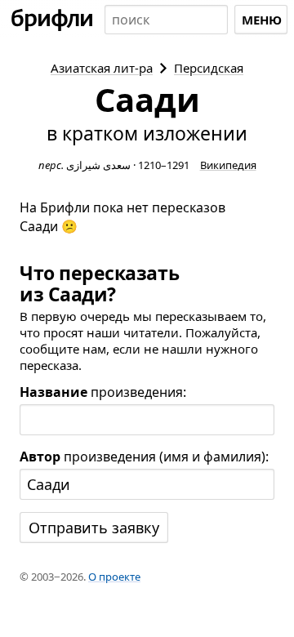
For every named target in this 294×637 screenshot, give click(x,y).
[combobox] (166, 19)
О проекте (114, 576)
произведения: (103, 392)
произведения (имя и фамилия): (144, 457)
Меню (262, 19)
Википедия (228, 165)
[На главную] (52, 19)
